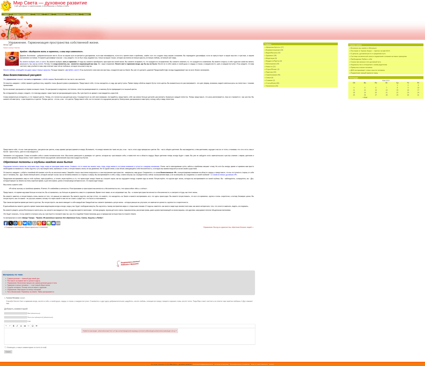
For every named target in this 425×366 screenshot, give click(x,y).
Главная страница (8, 47)
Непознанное (271, 64)
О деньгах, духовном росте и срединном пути (368, 54)
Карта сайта (38, 14)
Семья (268, 78)
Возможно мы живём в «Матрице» (364, 48)
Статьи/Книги (271, 83)
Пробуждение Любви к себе (361, 59)
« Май (365, 97)
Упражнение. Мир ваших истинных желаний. (24, 289)
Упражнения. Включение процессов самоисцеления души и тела (32, 283)
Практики (269, 72)
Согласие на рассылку (221, 364)
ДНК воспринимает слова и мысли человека (368, 70)
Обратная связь (61, 14)
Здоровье (269, 55)
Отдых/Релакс (271, 69)
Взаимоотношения (273, 50)
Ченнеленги (270, 86)
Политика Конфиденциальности (203, 364)
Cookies (271, 364)
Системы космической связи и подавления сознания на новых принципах (379, 56)
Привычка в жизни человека (361, 67)
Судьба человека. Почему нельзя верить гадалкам (26, 287)
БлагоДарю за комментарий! (22, 14)
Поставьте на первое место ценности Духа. (23, 281)
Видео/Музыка (271, 53)
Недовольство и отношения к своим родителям (369, 65)
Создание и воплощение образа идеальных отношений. (26, 227)
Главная (6, 14)
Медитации (270, 58)
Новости (269, 66)
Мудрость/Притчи (272, 61)
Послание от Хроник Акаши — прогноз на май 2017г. (370, 51)
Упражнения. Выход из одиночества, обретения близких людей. (228, 227)
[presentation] (6, 326)
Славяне (269, 80)
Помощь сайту (74, 14)
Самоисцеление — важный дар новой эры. (23, 278)
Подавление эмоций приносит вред (364, 73)
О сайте (49, 14)
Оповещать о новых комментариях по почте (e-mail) (26, 347)
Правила (86, 14)
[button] (6, 326)
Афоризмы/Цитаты (273, 47)
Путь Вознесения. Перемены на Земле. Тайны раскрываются (30, 292)
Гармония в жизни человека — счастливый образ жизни (28, 285)
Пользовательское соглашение (240, 364)
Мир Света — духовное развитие (50, 2)
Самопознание (271, 75)
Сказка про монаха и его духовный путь (366, 62)
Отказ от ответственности (259, 364)
